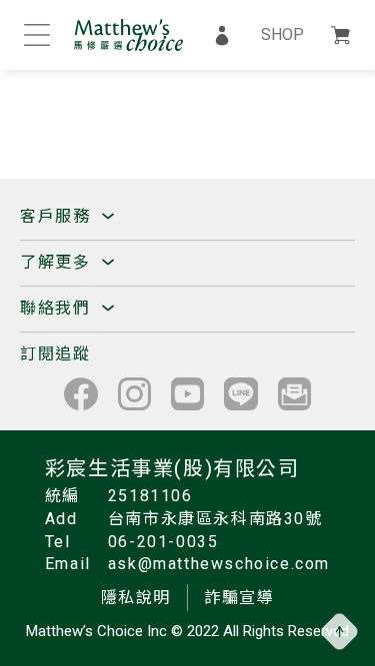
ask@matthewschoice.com (219, 563)
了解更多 (58, 262)
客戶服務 (58, 216)
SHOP (282, 34)
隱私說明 (136, 597)
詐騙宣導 (239, 597)
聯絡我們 (58, 308)
